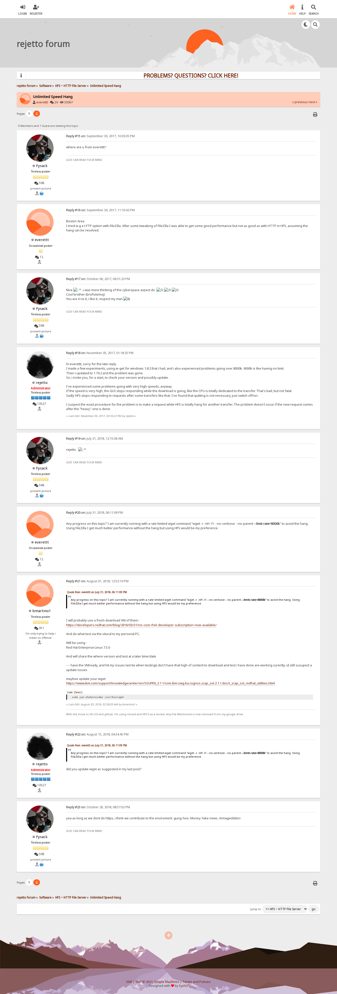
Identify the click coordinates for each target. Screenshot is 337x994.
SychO (183, 986)
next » (312, 102)
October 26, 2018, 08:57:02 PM (98, 807)
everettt (42, 102)
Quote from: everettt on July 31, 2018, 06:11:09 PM (97, 592)
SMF (129, 982)
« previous (300, 102)
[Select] (78, 692)
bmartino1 (41, 610)
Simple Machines (166, 982)
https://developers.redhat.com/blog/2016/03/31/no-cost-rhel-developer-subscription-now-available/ (141, 625)
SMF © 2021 (144, 982)
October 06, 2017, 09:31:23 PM (98, 279)
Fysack (42, 165)
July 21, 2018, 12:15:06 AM (94, 438)
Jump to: (256, 909)
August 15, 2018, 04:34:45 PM (97, 734)
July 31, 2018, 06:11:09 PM (94, 512)
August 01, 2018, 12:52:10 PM (97, 581)
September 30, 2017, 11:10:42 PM (100, 210)
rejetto (42, 382)
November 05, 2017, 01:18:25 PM (99, 353)
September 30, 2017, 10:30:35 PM (100, 136)
